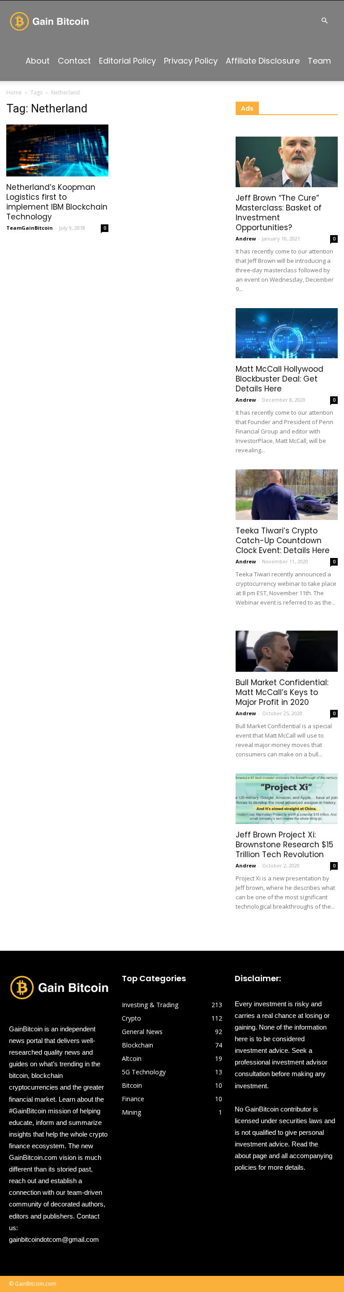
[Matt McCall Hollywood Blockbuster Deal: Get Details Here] (287, 333)
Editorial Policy (127, 60)
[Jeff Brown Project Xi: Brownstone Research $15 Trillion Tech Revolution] (287, 798)
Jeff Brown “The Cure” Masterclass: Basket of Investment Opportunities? (279, 213)
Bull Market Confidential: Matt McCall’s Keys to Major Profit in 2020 (282, 692)
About (38, 60)
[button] (324, 21)
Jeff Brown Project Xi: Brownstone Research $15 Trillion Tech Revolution (284, 844)
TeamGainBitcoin (29, 227)
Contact (74, 60)
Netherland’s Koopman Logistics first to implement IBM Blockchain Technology (57, 202)
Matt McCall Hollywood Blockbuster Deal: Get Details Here (279, 379)
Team (319, 60)
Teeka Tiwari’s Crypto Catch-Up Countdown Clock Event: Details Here (283, 540)
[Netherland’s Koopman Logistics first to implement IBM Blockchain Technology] (57, 150)
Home (14, 92)
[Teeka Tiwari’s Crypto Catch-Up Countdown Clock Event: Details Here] (287, 494)
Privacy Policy (191, 60)
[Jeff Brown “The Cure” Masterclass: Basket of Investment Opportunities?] (287, 162)
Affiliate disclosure (263, 60)
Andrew (246, 238)
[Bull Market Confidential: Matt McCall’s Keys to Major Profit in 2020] (287, 647)
